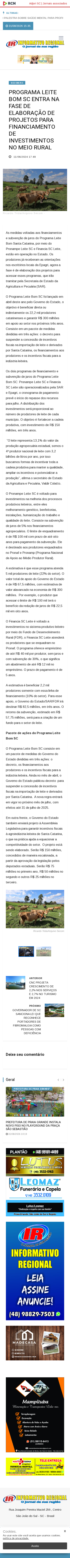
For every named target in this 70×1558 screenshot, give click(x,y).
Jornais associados (55, 3)
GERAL (13, 1526)
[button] (10, 911)
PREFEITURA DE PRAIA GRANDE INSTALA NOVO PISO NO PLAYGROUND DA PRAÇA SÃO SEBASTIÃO (33, 1120)
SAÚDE (25, 1526)
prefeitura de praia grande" (32, 1083)
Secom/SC (17, 83)
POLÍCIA (56, 1526)
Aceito (35, 1545)
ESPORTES (40, 1526)
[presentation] (58, 1074)
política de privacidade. (16, 1538)
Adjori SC (35, 3)
